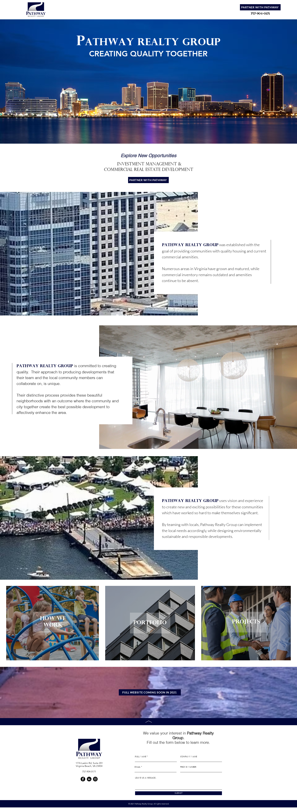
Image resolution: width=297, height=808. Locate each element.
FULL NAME (140, 757)
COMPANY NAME (188, 757)
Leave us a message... (145, 778)
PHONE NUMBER (188, 767)
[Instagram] (95, 779)
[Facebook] (83, 779)
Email (137, 767)
